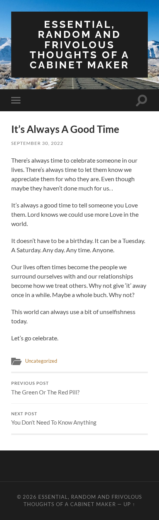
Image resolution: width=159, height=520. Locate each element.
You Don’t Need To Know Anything (53, 418)
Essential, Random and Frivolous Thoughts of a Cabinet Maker (80, 44)
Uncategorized (41, 361)
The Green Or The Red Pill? (45, 388)
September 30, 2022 (37, 143)
